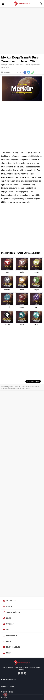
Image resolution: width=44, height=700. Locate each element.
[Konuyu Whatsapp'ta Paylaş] (32, 72)
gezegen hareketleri (28, 386)
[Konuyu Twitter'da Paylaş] (28, 72)
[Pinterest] (25, 673)
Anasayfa (4, 65)
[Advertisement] (22, 31)
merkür (37, 386)
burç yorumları (16, 386)
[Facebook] (19, 673)
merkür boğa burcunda (8, 388)
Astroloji (12, 65)
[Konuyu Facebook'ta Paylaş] (24, 72)
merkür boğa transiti (23, 388)
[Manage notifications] (5, 695)
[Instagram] (22, 673)
